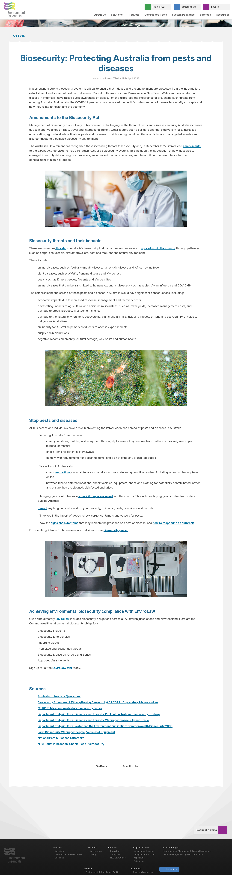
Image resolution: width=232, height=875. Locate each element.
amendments (192, 146)
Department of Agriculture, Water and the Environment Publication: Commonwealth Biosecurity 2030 (105, 726)
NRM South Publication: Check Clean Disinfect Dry (71, 744)
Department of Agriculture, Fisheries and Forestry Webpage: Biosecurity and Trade (93, 720)
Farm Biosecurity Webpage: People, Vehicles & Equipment (76, 732)
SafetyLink (139, 861)
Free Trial (158, 7)
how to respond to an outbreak (173, 523)
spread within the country (158, 248)
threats (60, 248)
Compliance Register (144, 851)
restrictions (63, 472)
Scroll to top (130, 766)
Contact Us (189, 7)
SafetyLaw (115, 854)
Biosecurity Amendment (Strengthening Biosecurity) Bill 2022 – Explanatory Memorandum (98, 702)
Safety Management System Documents (183, 854)
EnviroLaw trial (62, 667)
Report (42, 508)
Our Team (59, 858)
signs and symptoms (64, 523)
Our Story (59, 851)
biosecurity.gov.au (116, 530)
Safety (93, 854)
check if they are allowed (95, 496)
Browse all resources (143, 872)
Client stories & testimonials (68, 854)
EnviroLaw (62, 619)
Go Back (18, 35)
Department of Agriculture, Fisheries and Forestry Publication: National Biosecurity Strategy (99, 714)
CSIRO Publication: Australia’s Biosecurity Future (70, 708)
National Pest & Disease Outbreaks (61, 738)
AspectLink (139, 858)
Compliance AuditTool (144, 854)
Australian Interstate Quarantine (59, 696)
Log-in (215, 7)
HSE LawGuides (118, 858)
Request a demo (206, 830)
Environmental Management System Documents (187, 851)
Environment (96, 851)
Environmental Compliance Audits (102, 872)
